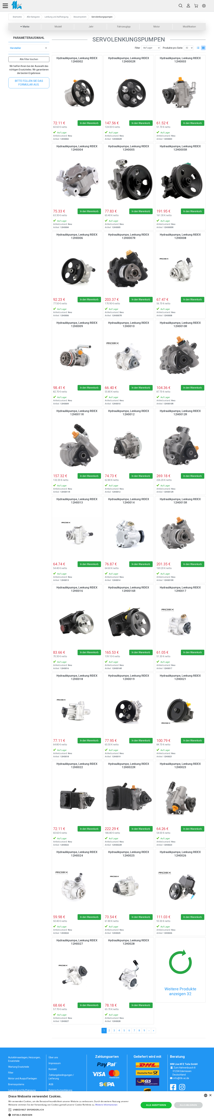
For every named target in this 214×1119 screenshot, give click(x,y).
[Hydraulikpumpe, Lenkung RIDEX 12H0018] (77, 710)
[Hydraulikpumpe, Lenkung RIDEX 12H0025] (129, 886)
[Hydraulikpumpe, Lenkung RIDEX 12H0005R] (180, 180)
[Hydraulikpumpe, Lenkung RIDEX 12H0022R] (129, 798)
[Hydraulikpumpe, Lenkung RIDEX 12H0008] (180, 269)
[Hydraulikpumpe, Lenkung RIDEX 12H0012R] (180, 445)
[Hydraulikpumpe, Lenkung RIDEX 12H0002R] (129, 92)
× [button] (210, 1095)
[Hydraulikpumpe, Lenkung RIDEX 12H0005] (129, 180)
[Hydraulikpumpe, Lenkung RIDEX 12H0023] (180, 798)
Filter (137, 48)
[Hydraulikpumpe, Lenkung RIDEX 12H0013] (77, 533)
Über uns (53, 1057)
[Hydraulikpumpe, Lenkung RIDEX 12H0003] (180, 92)
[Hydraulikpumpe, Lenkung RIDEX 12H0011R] (77, 445)
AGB (51, 1084)
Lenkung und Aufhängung (22, 1090)
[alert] (107, 1105)
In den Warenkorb (89, 123)
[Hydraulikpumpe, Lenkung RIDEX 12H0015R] (180, 533)
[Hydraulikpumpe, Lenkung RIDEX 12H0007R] (129, 269)
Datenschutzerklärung (60, 1090)
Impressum (55, 1063)
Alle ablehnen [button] (188, 1105)
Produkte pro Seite (173, 48)
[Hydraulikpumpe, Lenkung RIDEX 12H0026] (180, 886)
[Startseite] (15, 5)
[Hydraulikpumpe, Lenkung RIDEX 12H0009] (77, 357)
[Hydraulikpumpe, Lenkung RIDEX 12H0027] (77, 975)
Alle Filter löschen (29, 59)
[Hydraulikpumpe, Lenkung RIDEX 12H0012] (129, 445)
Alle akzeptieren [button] (156, 1105)
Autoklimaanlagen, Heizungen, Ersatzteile (24, 1059)
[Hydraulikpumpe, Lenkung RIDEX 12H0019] (129, 710)
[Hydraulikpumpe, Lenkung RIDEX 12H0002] (77, 92)
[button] (10, 1109)
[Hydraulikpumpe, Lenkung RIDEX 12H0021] (180, 710)
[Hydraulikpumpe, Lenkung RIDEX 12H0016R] (129, 622)
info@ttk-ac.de (181, 1078)
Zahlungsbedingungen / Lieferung (61, 1077)
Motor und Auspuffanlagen (22, 1078)
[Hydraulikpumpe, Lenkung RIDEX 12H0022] (77, 798)
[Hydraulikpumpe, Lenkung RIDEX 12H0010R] (180, 357)
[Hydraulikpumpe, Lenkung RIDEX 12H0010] (129, 357)
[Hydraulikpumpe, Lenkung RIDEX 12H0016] (77, 622)
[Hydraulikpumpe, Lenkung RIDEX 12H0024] (77, 886)
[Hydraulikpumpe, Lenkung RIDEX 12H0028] (129, 975)
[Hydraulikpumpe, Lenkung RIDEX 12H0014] (129, 533)
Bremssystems (16, 1084)
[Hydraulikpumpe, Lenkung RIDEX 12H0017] (180, 622)
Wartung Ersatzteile (18, 1066)
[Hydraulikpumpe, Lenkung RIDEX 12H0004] (77, 180)
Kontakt (53, 1069)
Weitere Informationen (106, 1104)
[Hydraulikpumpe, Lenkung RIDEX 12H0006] (77, 269)
